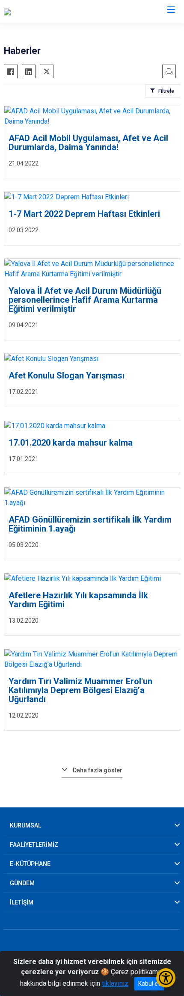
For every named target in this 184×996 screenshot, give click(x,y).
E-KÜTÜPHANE (30, 863)
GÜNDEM (22, 883)
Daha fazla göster (97, 770)
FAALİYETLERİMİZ (34, 844)
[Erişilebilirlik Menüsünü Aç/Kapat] (165, 977)
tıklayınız (115, 983)
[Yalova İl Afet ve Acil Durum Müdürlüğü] (61, 11)
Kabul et (149, 983)
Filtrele (166, 91)
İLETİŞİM (21, 902)
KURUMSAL (25, 825)
